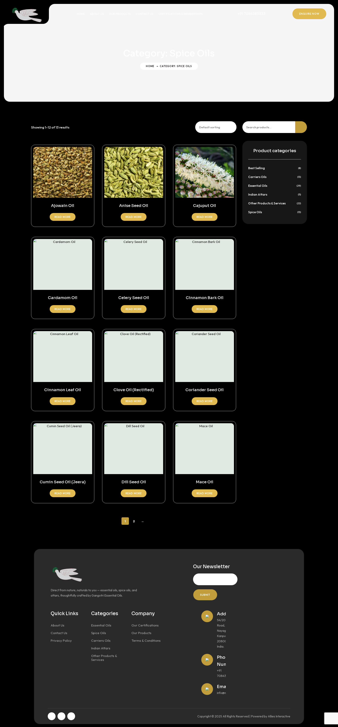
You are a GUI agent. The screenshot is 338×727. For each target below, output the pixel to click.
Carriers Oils (257, 177)
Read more (63, 216)
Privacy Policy (61, 640)
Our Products (120, 14)
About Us (97, 14)
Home (81, 14)
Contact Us (144, 14)
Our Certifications (145, 625)
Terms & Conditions (146, 640)
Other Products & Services (267, 203)
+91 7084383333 (251, 14)
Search (301, 127)
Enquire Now (309, 13)
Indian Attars (257, 194)
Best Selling (256, 168)
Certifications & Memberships (180, 14)
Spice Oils (255, 212)
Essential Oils (257, 186)
